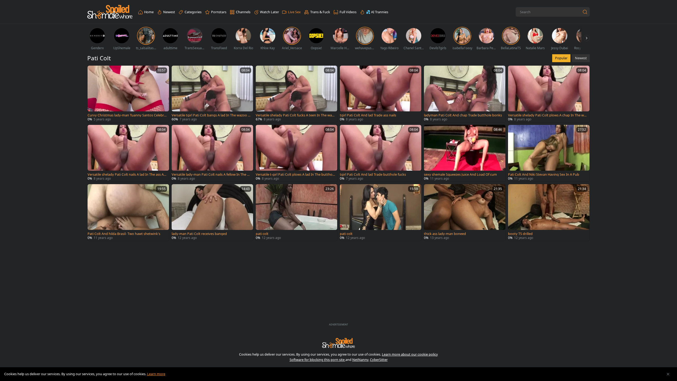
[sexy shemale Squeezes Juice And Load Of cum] (464, 153)
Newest (581, 58)
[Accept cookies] (668, 374)
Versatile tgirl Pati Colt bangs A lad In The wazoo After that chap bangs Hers (211, 115)
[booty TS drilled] (548, 212)
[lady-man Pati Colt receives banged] (212, 212)
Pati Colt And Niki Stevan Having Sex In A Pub (543, 174)
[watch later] (94, 72)
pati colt (262, 233)
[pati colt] (296, 212)
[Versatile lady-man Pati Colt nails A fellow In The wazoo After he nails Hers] (212, 153)
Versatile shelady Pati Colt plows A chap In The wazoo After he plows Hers (547, 115)
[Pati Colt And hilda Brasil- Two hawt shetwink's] (128, 212)
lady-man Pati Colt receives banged (199, 233)
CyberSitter (379, 359)
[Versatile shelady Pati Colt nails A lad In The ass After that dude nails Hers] (128, 153)
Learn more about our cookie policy (410, 354)
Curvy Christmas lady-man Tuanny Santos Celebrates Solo (127, 115)
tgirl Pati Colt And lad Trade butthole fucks (373, 174)
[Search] (584, 11)
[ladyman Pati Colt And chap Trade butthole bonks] (464, 94)
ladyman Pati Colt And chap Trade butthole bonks (463, 115)
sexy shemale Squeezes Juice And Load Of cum (460, 174)
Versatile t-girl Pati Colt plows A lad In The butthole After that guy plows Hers (295, 174)
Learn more (156, 373)
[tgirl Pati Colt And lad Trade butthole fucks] (380, 153)
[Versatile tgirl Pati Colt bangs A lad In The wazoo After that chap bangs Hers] (212, 94)
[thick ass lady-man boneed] (464, 212)
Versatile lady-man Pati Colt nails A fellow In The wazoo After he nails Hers (211, 174)
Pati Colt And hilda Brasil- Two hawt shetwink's (124, 233)
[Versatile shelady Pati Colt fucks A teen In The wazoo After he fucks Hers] (296, 94)
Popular (561, 58)
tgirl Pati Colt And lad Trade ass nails (368, 115)
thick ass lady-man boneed (445, 233)
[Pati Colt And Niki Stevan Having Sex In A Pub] (548, 153)
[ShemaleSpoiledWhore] (109, 12)
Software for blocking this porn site (317, 359)
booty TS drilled (520, 233)
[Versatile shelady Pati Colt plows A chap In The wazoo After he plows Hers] (548, 94)
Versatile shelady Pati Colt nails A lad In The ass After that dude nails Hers (127, 174)
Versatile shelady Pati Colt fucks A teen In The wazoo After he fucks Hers (294, 115)
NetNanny (360, 359)
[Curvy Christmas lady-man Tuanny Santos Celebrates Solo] (128, 94)
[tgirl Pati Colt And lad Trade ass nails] (380, 94)
